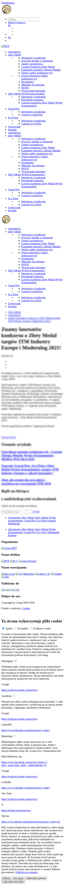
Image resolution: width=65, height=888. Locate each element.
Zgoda (9, 628)
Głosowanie (14, 126)
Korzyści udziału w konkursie (37, 60)
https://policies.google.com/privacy (19, 690)
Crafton (26, 608)
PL (9, 25)
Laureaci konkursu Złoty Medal (38, 66)
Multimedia (14, 523)
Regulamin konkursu (32, 99)
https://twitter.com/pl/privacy (16, 810)
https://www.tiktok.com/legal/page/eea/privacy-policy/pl (30, 821)
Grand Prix (14, 108)
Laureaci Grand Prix (32, 114)
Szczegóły (22, 628)
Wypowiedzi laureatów (33, 90)
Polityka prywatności (27, 872)
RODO (25, 87)
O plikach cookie (42, 628)
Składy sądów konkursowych (36, 72)
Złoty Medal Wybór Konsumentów (26, 93)
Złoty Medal (14, 54)
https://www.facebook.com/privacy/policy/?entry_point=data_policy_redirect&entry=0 (24, 764)
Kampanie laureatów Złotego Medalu (41, 69)
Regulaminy (27, 81)
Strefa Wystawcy (17, 22)
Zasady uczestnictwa (32, 63)
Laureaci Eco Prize (31, 123)
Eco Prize (13, 117)
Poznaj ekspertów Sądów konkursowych (34, 77)
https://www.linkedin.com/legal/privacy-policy (25, 730)
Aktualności (14, 51)
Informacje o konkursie (33, 57)
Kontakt (12, 129)
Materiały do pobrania (32, 84)
